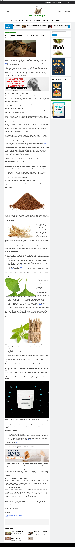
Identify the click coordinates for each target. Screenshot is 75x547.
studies (12, 268)
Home (12, 20)
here (17, 442)
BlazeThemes (45, 544)
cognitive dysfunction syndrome (33, 69)
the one (45, 143)
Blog (16, 20)
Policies (32, 20)
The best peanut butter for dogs (41, 537)
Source (20, 264)
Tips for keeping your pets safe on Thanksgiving (16, 25)
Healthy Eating (8, 32)
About (27, 20)
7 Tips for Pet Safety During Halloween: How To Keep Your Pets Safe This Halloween (49, 25)
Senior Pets (14, 32)
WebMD (7, 516)
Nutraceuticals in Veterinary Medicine (13, 515)
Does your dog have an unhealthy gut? (44, 20)
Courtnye (7, 37)
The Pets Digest (37, 15)
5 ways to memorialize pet (17, 531)
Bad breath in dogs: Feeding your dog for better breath (51, 2)
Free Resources (58, 20)
